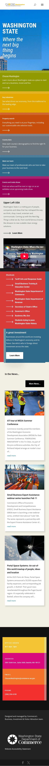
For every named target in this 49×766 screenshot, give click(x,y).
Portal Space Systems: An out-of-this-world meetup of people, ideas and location (23, 569)
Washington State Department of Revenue (29, 300)
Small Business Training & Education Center (26, 285)
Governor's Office (22, 311)
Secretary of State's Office (26, 307)
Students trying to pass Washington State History (26, 321)
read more (11, 455)
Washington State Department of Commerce (29, 293)
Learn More (17, 233)
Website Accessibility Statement (18, 749)
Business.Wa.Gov (22, 316)
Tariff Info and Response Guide (28, 279)
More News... (35, 384)
